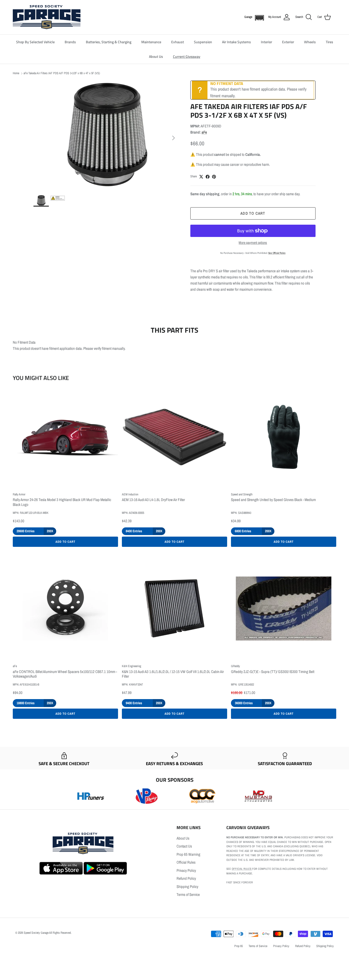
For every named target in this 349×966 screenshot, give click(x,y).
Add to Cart (65, 542)
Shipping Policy (187, 886)
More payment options (253, 243)
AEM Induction (130, 494)
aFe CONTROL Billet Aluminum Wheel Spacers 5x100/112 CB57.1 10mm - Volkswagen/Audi (65, 674)
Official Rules (186, 862)
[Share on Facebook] (208, 177)
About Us (156, 56)
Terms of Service (188, 894)
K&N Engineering (131, 666)
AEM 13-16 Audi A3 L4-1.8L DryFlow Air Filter (153, 499)
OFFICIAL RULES (242, 869)
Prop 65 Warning (188, 854)
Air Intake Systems (236, 42)
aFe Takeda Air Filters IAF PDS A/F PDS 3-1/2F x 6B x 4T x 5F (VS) (62, 73)
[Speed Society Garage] (46, 17)
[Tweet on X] (201, 177)
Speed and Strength (241, 494)
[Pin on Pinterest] (214, 177)
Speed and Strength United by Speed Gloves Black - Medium (273, 499)
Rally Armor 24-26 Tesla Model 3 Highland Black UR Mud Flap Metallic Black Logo (62, 502)
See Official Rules (276, 253)
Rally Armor (19, 494)
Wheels (310, 42)
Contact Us (184, 846)
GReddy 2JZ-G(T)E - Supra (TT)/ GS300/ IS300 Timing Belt (272, 671)
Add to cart (252, 213)
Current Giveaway (186, 56)
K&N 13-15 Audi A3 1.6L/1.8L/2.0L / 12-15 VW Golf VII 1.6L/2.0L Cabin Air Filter (173, 674)
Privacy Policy (186, 870)
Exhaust (177, 42)
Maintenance (151, 42)
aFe (204, 132)
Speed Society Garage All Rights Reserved (47, 933)
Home (16, 73)
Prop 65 (238, 946)
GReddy (235, 666)
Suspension (203, 42)
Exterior (288, 42)
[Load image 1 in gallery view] (106, 135)
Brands (70, 42)
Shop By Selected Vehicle (35, 42)
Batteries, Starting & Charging (108, 42)
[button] (258, 17)
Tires (329, 42)
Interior (266, 42)
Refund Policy (186, 878)
